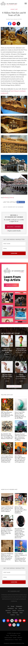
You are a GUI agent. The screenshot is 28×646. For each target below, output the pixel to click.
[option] (7, 313)
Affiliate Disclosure (9, 639)
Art (16, 9)
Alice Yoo (10, 19)
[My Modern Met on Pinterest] (7, 620)
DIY (16, 608)
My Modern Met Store (10, 333)
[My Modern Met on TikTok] (10, 624)
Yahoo (11, 197)
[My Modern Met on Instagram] (16, 620)
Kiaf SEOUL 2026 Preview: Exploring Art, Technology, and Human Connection (7, 436)
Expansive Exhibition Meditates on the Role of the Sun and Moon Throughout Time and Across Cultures (7, 557)
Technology (15, 612)
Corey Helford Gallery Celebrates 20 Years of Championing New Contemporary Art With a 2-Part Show (21, 557)
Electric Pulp (21, 643)
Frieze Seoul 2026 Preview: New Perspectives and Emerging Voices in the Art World (20, 415)
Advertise (19, 637)
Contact (14, 637)
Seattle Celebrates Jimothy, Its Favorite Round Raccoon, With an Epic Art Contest (7, 531)
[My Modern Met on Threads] (14, 624)
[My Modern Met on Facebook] (3, 620)
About (7, 635)
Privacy (16, 639)
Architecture (11, 608)
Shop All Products (14, 386)
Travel (21, 612)
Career (20, 608)
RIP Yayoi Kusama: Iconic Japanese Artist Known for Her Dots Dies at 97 (7, 414)
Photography (19, 606)
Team (19, 635)
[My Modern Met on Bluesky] (18, 624)
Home (12, 9)
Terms (20, 639)
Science (9, 612)
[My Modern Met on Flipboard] (20, 620)
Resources (8, 610)
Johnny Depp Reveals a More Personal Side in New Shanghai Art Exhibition (21, 509)
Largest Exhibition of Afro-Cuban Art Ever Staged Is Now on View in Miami (7, 509)
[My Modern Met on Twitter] (12, 620)
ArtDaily (5, 197)
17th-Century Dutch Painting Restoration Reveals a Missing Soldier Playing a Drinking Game (7, 459)
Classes (14, 610)
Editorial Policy (13, 635)
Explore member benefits (14, 231)
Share (21, 202)
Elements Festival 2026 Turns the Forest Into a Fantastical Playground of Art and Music (21, 437)
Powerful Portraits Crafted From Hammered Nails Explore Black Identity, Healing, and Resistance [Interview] (20, 533)
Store (18, 615)
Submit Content (8, 637)
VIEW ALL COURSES (11, 285)
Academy (12, 615)
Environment (21, 610)
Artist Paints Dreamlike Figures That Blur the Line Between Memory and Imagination (20, 459)
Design (12, 606)
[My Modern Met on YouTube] (24, 620)
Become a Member (14, 227)
